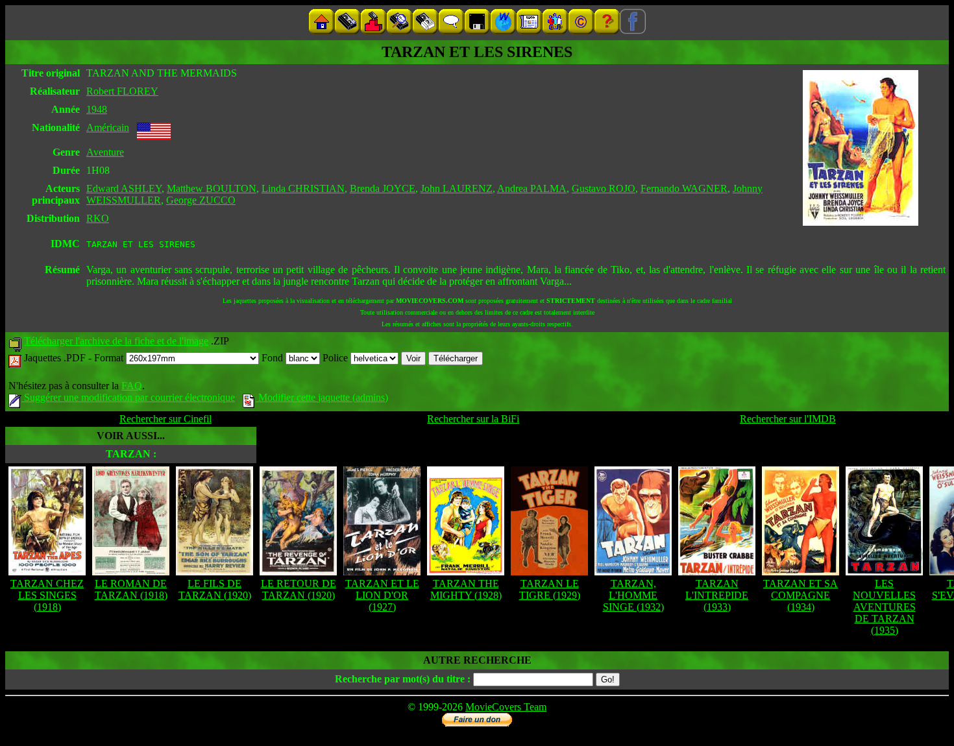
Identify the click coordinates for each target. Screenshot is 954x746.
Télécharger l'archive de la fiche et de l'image (116, 340)
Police (336, 357)
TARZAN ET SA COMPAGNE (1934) (800, 595)
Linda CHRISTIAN (303, 188)
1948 (96, 109)
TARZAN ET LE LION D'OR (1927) (382, 595)
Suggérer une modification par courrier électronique (128, 397)
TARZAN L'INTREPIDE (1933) (716, 595)
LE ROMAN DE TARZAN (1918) (131, 589)
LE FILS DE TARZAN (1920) (214, 589)
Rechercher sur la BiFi (473, 418)
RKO (97, 218)
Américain (107, 127)
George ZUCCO (201, 200)
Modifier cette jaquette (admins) (322, 397)
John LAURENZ (457, 188)
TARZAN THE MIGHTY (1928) (466, 589)
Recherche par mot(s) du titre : (403, 678)
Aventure (105, 152)
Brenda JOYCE (382, 188)
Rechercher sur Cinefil (165, 418)
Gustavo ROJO (603, 188)
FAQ (131, 385)
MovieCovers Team (505, 706)
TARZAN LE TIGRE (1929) (549, 589)
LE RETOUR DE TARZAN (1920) (298, 589)
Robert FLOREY (122, 91)
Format (110, 357)
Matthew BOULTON (211, 188)
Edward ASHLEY (124, 188)
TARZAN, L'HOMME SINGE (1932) (633, 595)
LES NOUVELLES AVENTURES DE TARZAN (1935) (884, 607)
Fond (274, 357)
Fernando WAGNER (684, 188)
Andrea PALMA (532, 188)
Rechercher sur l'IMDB (788, 418)
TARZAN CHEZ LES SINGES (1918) (47, 595)
